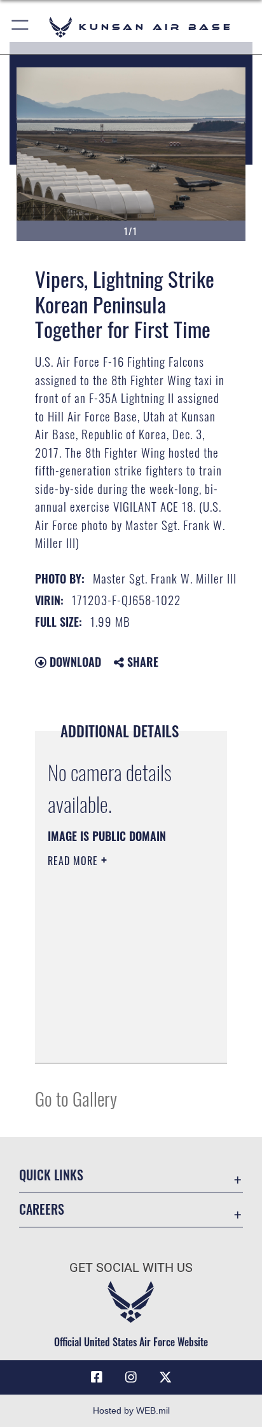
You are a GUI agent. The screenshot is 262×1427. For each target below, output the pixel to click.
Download (73, 661)
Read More (74, 860)
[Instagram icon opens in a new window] (131, 1377)
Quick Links (51, 1175)
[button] (20, 27)
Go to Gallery (76, 1098)
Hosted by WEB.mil (131, 1410)
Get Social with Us (131, 1267)
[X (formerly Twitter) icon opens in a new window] (165, 1377)
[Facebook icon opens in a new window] (96, 1377)
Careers (41, 1209)
